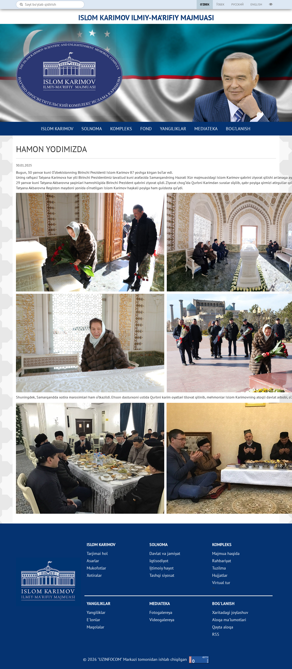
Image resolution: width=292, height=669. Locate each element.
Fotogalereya (160, 612)
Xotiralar (94, 575)
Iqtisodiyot (158, 560)
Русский (237, 4)
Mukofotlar (96, 568)
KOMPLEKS (121, 129)
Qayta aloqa (222, 627)
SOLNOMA (91, 129)
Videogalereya (161, 619)
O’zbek (204, 4)
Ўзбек (220, 4)
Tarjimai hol (97, 553)
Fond (146, 129)
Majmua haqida (226, 553)
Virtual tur (221, 582)
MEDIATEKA (206, 129)
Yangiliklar (173, 129)
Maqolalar (95, 627)
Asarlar (93, 560)
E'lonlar (93, 619)
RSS (215, 634)
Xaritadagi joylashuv (230, 612)
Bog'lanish (238, 129)
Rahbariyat (221, 560)
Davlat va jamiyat (164, 553)
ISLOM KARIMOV (57, 129)
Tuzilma (219, 568)
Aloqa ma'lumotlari (229, 619)
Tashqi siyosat (161, 575)
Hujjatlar (219, 575)
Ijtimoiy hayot (161, 568)
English (256, 4)
